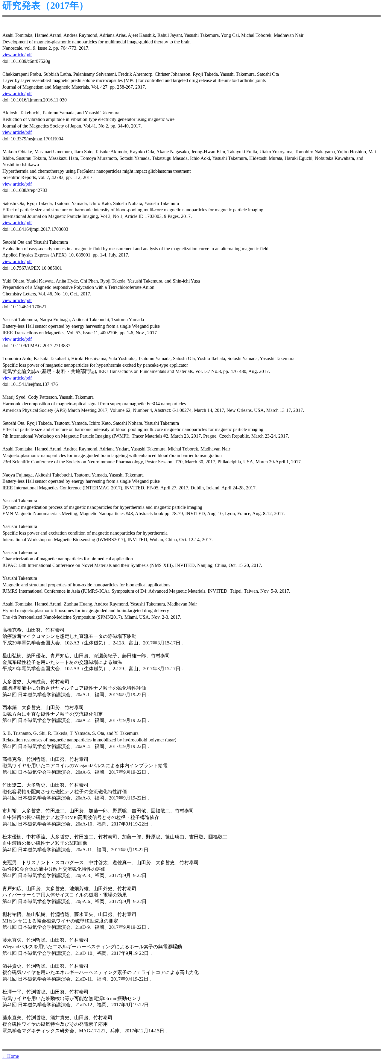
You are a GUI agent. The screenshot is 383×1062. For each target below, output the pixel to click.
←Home (10, 1056)
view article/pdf (17, 54)
